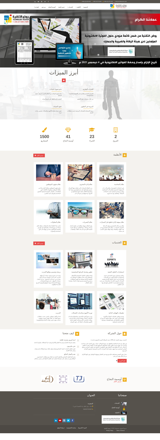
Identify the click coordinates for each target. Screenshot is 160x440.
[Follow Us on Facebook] (48, 1)
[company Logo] (116, 6)
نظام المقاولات (56, 222)
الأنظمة (78, 7)
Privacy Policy (109, 430)
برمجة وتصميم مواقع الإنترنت (51, 272)
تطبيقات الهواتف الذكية (116, 313)
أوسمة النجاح (52, 7)
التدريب (58, 313)
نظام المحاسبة (119, 184)
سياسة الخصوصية (71, 427)
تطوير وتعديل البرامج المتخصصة (82, 272)
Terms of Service (120, 430)
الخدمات (70, 7)
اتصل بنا (37, 7)
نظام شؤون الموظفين (53, 184)
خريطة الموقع (60, 427)
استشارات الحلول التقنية (116, 272)
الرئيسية (86, 7)
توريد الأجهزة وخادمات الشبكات (82, 313)
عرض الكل (39, 155)
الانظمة (117, 412)
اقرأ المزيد (122, 361)
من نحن (44, 7)
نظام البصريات (87, 222)
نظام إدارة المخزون (86, 184)
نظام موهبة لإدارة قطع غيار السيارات (112, 222)
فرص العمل (61, 7)
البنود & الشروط (82, 427)
